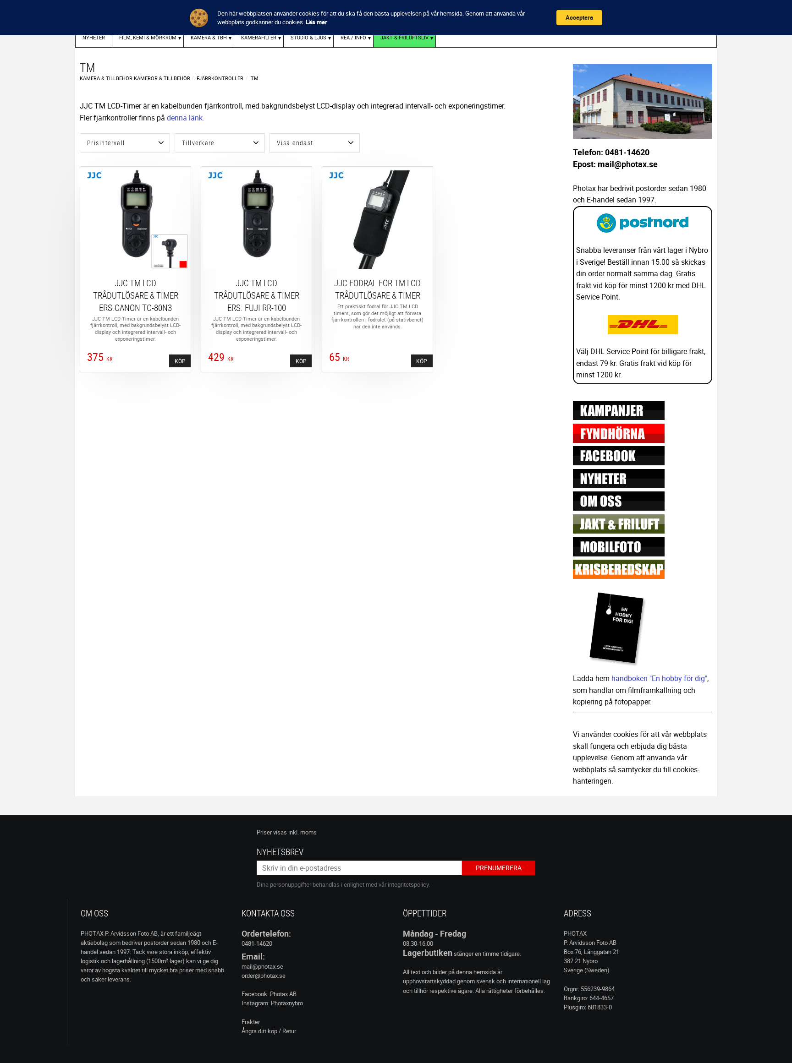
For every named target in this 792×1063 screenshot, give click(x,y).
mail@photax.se (262, 966)
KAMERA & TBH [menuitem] (209, 37)
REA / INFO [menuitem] (353, 37)
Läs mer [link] (316, 22)
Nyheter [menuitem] (93, 37)
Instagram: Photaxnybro (272, 1003)
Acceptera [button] (579, 17)
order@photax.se (264, 975)
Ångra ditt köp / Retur (269, 1031)
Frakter (251, 1022)
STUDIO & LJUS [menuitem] (308, 37)
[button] (125, 143)
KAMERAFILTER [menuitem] (258, 37)
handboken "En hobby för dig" (659, 678)
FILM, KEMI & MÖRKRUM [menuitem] (147, 37)
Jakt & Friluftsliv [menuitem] (404, 37)
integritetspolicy (408, 884)
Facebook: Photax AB (269, 994)
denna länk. (185, 118)
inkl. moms (302, 832)
